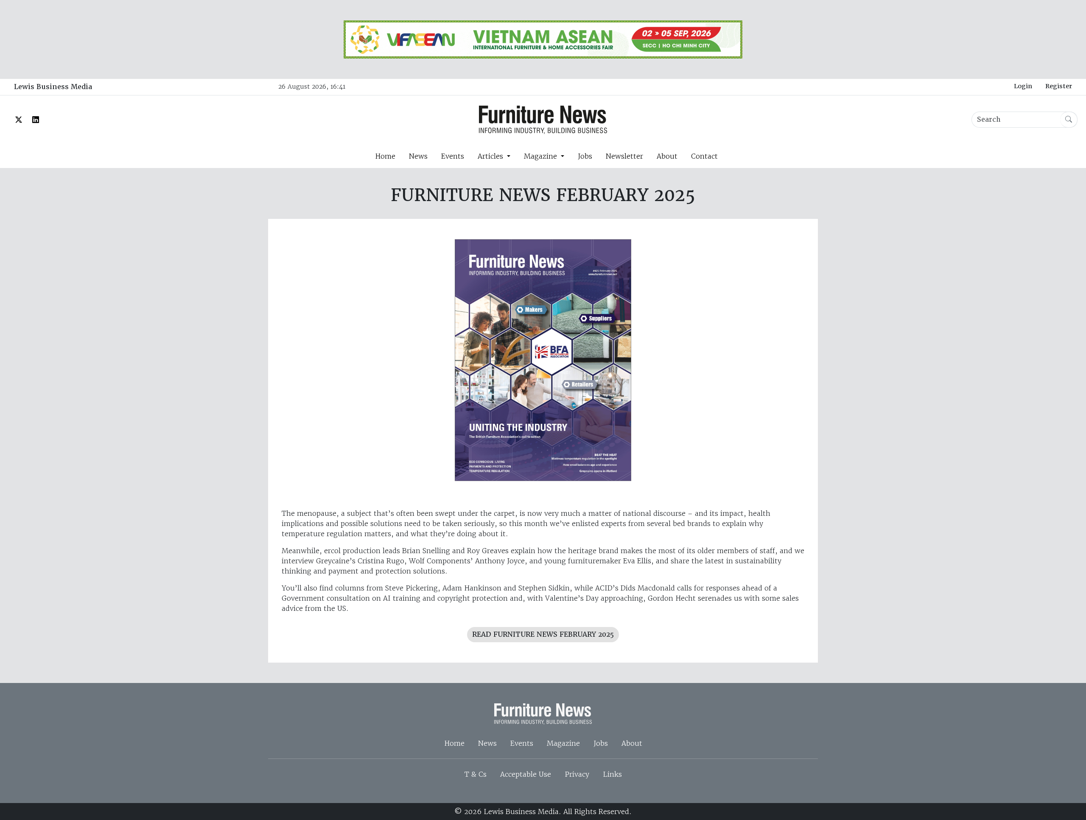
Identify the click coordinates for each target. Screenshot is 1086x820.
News (418, 156)
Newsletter (624, 156)
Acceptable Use (525, 774)
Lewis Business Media (53, 86)
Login (1023, 86)
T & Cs (476, 774)
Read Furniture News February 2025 (543, 634)
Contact (704, 156)
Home (385, 156)
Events (452, 156)
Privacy (577, 774)
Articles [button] (491, 156)
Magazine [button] (541, 156)
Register (1058, 86)
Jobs (585, 156)
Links (612, 774)
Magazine (563, 743)
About (667, 156)
